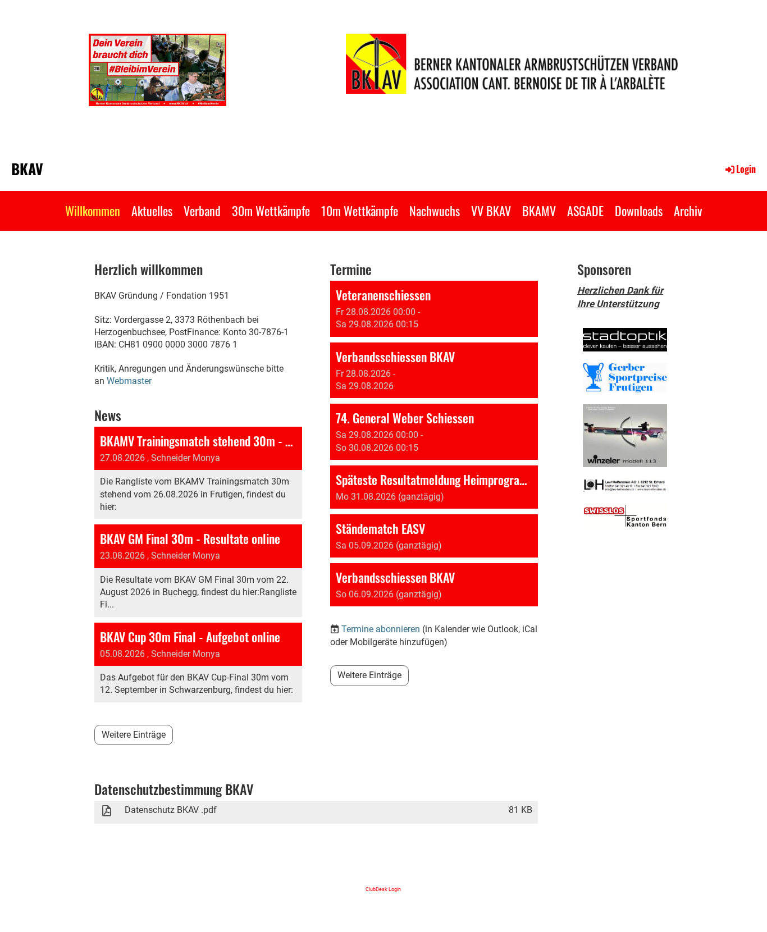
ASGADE (585, 211)
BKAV (27, 169)
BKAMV (539, 211)
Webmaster (129, 381)
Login (746, 169)
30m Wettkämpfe (271, 211)
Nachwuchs (434, 211)
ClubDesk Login (383, 889)
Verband (202, 211)
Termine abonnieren (380, 629)
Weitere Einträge (134, 734)
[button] (434, 309)
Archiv (688, 211)
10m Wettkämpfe (359, 211)
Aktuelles (151, 211)
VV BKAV (491, 211)
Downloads (639, 211)
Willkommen (92, 211)
